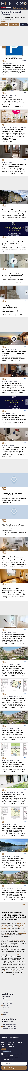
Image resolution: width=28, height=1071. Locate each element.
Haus (2, 927)
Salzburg (5, 1005)
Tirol (4, 1010)
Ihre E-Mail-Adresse (5, 1061)
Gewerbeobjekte (16, 927)
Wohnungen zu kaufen (9, 1026)
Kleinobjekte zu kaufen (9, 1024)
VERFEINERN (24, 24)
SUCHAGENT (5, 24)
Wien (4, 1014)
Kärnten (5, 999)
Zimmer (9, 927)
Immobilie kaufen (19, 940)
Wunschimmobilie (9, 971)
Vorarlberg (6, 1012)
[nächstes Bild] (26, 52)
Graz (24, 933)
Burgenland (6, 996)
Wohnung (20, 925)
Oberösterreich (7, 1003)
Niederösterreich (8, 1001)
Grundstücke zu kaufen (9, 1028)
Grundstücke (5, 928)
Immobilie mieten (19, 955)
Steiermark (6, 1008)
